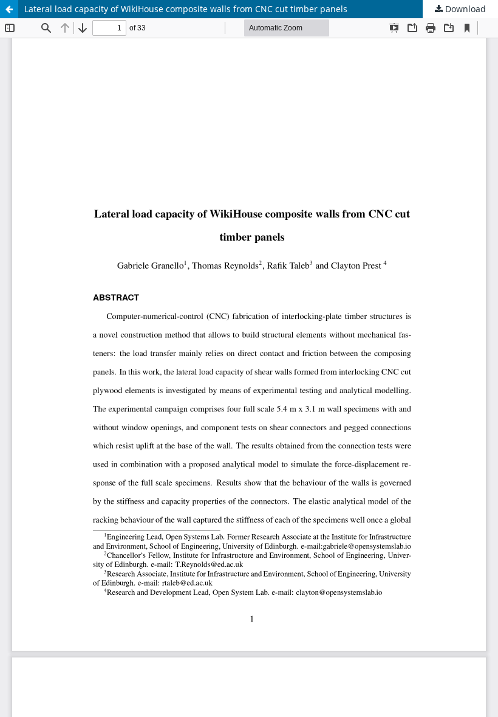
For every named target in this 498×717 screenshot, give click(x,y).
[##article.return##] (9, 9)
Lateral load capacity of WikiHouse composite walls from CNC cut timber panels (185, 9)
